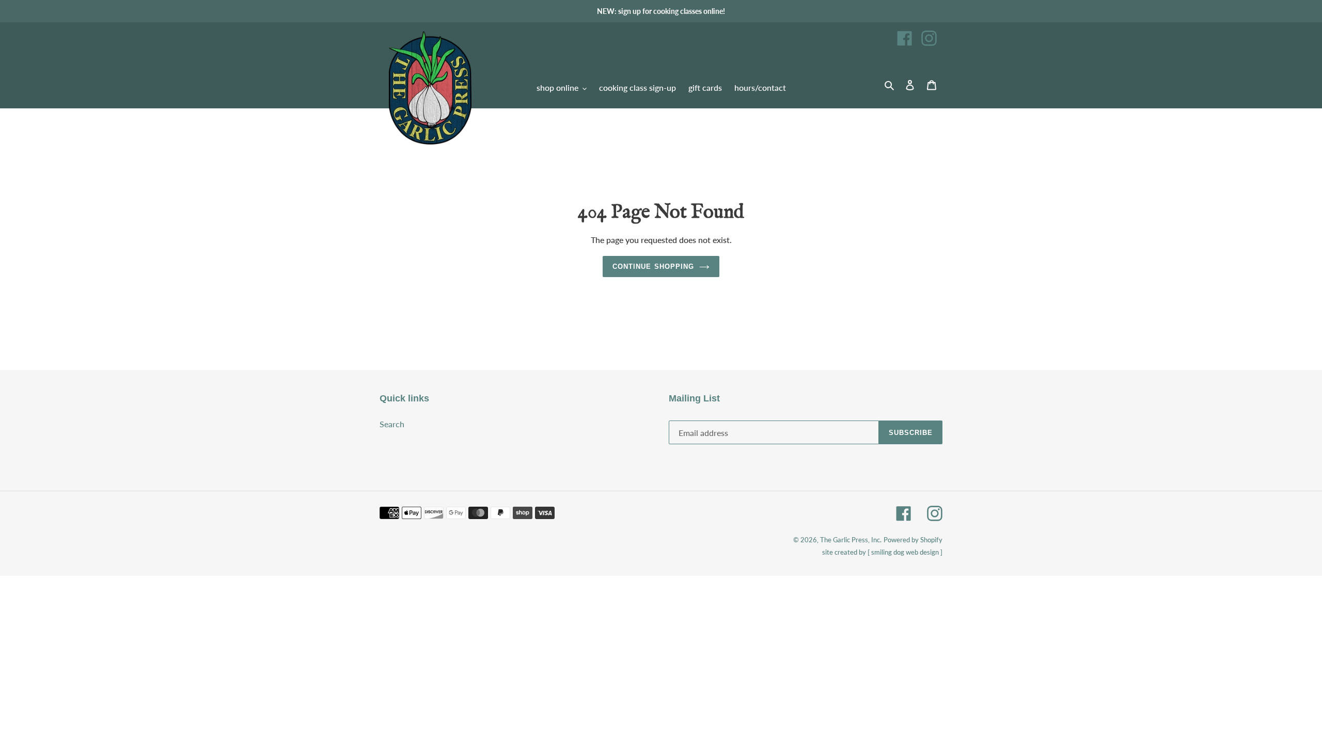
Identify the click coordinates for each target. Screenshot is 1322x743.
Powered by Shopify (913, 540)
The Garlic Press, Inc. (851, 540)
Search (392, 424)
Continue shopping (653, 266)
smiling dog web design (905, 552)
